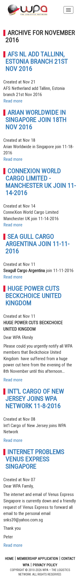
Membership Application (37, 558)
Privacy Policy (45, 565)
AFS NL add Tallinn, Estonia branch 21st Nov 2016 (37, 61)
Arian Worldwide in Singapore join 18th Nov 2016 (36, 119)
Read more (12, 101)
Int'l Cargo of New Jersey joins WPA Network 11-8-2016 (35, 398)
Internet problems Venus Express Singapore (35, 459)
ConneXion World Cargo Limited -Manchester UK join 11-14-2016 (41, 182)
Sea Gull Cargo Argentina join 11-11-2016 (38, 244)
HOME (9, 558)
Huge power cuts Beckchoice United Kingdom (34, 295)
